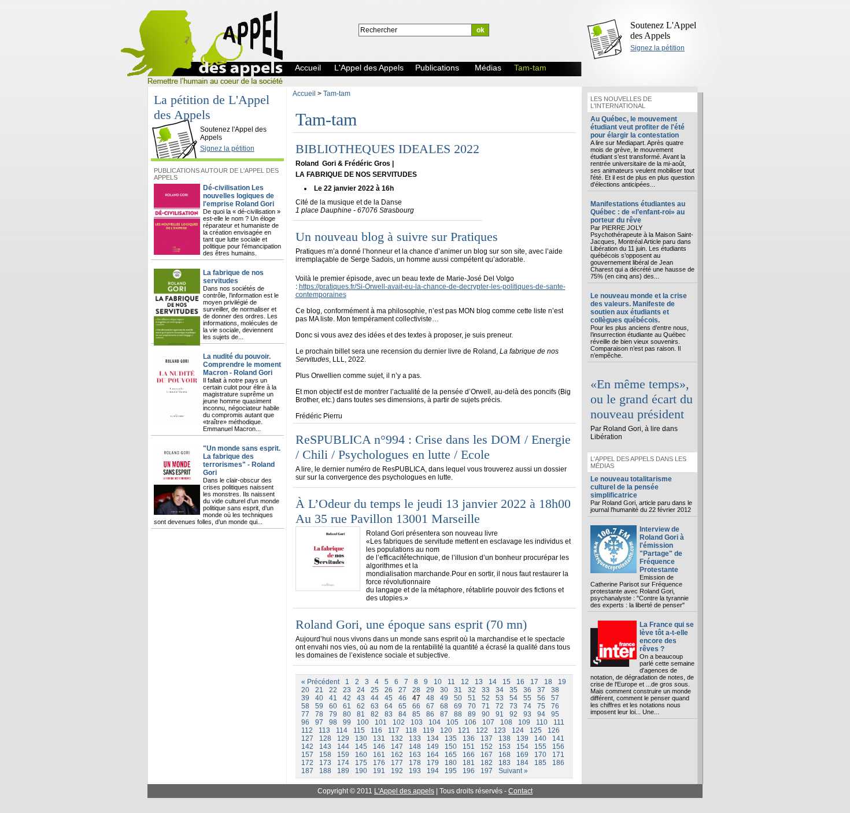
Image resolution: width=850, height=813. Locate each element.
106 (470, 722)
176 (379, 763)
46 (402, 698)
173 (325, 763)
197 (487, 771)
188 (325, 771)
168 (504, 755)
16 (520, 682)
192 (397, 771)
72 (500, 706)
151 (469, 747)
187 (307, 771)
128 (325, 738)
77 (305, 714)
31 (458, 690)
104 (434, 722)
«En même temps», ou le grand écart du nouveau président (641, 399)
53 (500, 698)
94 (541, 714)
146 (379, 747)
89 (472, 714)
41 (333, 698)
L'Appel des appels (404, 791)
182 (487, 763)
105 (452, 722)
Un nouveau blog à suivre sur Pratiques (396, 236)
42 (347, 698)
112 (307, 730)
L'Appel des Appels (177, 120)
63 (375, 706)
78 (319, 714)
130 (361, 738)
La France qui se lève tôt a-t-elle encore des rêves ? (667, 637)
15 (506, 682)
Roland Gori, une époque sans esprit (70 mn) (411, 624)
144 (343, 747)
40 (319, 698)
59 (319, 706)
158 (325, 755)
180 (451, 763)
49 (444, 698)
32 (472, 690)
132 (397, 738)
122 (482, 730)
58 (305, 706)
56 (541, 698)
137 (487, 738)
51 (472, 698)
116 (376, 730)
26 (389, 690)
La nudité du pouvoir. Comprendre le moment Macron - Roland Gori (242, 364)
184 (522, 763)
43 (361, 698)
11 (451, 682)
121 (464, 730)
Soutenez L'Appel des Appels (663, 30)
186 (558, 763)
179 (433, 763)
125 (536, 730)
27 (402, 690)
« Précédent (320, 682)
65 (402, 706)
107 (488, 722)
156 (558, 747)
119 (428, 730)
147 (397, 747)
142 (307, 747)
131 (379, 738)
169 (522, 755)
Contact (520, 791)
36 (527, 690)
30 (444, 690)
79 (333, 714)
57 (555, 698)
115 (359, 730)
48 (430, 698)
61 (347, 706)
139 (522, 738)
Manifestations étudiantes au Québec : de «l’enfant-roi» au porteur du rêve (637, 212)
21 (319, 690)
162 (397, 755)
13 (479, 682)
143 (325, 747)
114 (342, 730)
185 (540, 763)
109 (524, 722)
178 (415, 763)
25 (375, 690)
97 (319, 722)
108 (506, 722)
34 (500, 690)
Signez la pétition (657, 48)
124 (518, 730)
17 (534, 682)
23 (347, 690)
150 (451, 747)
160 (361, 755)
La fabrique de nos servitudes (233, 277)
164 (433, 755)
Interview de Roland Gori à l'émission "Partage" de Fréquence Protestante (662, 549)
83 (389, 714)
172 (307, 763)
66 (416, 706)
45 (389, 698)
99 (347, 722)
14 (493, 682)
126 (554, 730)
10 (438, 682)
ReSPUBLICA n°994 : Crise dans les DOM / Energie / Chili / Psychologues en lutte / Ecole (433, 447)
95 (555, 714)
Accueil (304, 94)
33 (486, 690)
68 (444, 706)
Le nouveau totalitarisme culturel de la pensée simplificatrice (631, 487)
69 (458, 706)
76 (555, 706)
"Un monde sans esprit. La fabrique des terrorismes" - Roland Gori (241, 460)
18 (548, 682)
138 (504, 738)
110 (542, 722)
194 (433, 771)
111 (558, 722)
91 (500, 714)
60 (333, 706)
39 (305, 698)
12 (465, 682)
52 (486, 698)
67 (430, 706)
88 (458, 714)
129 (343, 738)
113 (324, 730)
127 (307, 738)
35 (513, 690)
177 (397, 763)
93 (527, 714)
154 (522, 747)
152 (487, 747)
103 (417, 722)
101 (381, 722)
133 (415, 738)
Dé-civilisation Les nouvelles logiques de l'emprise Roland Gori (238, 196)
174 (343, 763)
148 (415, 747)
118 (411, 730)
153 (504, 747)
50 (458, 698)
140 (540, 738)
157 (307, 755)
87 (444, 714)
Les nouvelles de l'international (621, 102)
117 (394, 730)
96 (305, 722)
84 (402, 714)
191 (379, 771)
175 (361, 763)
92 (513, 714)
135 (451, 738)
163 (415, 755)
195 (451, 771)
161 (379, 755)
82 (375, 714)
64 (389, 706)
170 (540, 755)
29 (430, 690)
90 (486, 714)
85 (416, 714)
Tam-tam (336, 94)
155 (540, 747)
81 (361, 714)
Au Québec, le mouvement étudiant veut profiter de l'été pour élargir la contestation (637, 127)
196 (469, 771)
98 (333, 722)
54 (513, 698)
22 (333, 690)
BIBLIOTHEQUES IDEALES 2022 (387, 149)
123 (500, 730)
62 (361, 706)
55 (527, 698)
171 (558, 755)
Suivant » (513, 771)
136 (469, 738)
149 (433, 747)
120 (446, 730)
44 (375, 698)
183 (504, 763)
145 (361, 747)
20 (305, 690)
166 (469, 755)
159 (343, 755)
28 (416, 690)
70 (472, 706)
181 (469, 763)
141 (558, 738)
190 (361, 771)
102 (399, 722)
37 (541, 690)
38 (555, 690)
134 (433, 738)
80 (347, 714)
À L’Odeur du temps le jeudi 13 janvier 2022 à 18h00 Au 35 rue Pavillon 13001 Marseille (433, 511)
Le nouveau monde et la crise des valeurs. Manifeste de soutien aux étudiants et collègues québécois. (638, 308)
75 (541, 706)
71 (486, 706)
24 (361, 690)
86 (430, 714)
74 (527, 706)
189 (343, 771)
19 (562, 682)
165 (451, 755)
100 (363, 722)
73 (513, 706)
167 (487, 755)
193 (415, 771)
